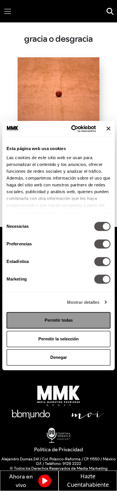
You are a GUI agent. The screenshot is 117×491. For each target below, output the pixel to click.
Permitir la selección (58, 338)
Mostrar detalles (83, 302)
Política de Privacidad (58, 449)
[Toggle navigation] (7, 11)
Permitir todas (59, 320)
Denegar (58, 357)
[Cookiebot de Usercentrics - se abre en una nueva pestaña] (72, 128)
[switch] (102, 243)
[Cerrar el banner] (108, 129)
